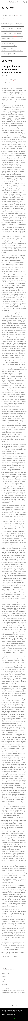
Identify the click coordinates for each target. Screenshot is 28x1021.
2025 (10, 18)
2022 (21, 15)
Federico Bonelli (18, 29)
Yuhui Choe (9, 54)
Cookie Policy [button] (11, 1014)
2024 (6, 18)
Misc (3, 981)
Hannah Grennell (19, 34)
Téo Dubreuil (19, 49)
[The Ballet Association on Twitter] (2, 995)
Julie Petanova (14, 39)
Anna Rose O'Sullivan (10, 24)
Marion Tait (3, 44)
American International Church (9, 81)
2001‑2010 (4, 15)
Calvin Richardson (4, 29)
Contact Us (4, 984)
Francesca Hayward (4, 34)
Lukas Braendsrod (22, 39)
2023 (2, 18)
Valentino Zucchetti (4, 54)
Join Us (3, 979)
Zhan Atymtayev (15, 54)
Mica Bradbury (13, 49)
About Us (4, 976)
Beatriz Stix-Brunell (19, 24)
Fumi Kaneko (10, 34)
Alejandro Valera (4, 24)
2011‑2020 (12, 15)
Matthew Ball (8, 44)
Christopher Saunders (12, 29)
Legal (3, 983)
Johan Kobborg (9, 39)
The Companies (6, 978)
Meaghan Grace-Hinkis (4, 49)
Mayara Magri (14, 44)
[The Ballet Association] (14, 2)
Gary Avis (14, 34)
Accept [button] (14, 1018)
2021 (17, 15)
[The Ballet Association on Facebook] (4, 995)
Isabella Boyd (3, 39)
